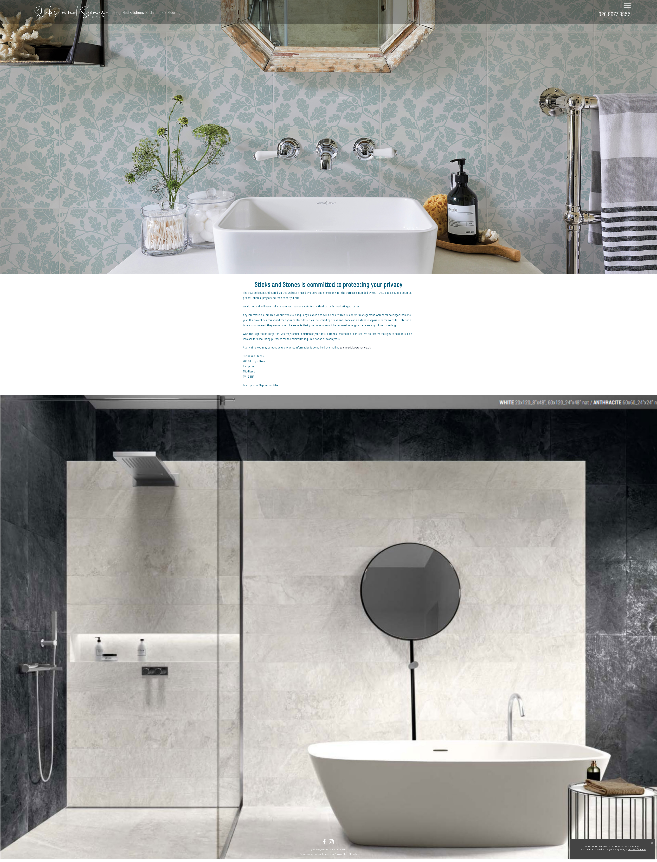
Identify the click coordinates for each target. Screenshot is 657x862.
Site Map (334, 849)
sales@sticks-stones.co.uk (355, 347)
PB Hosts (353, 854)
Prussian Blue (340, 854)
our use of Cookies (637, 849)
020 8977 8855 (614, 14)
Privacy (343, 849)
